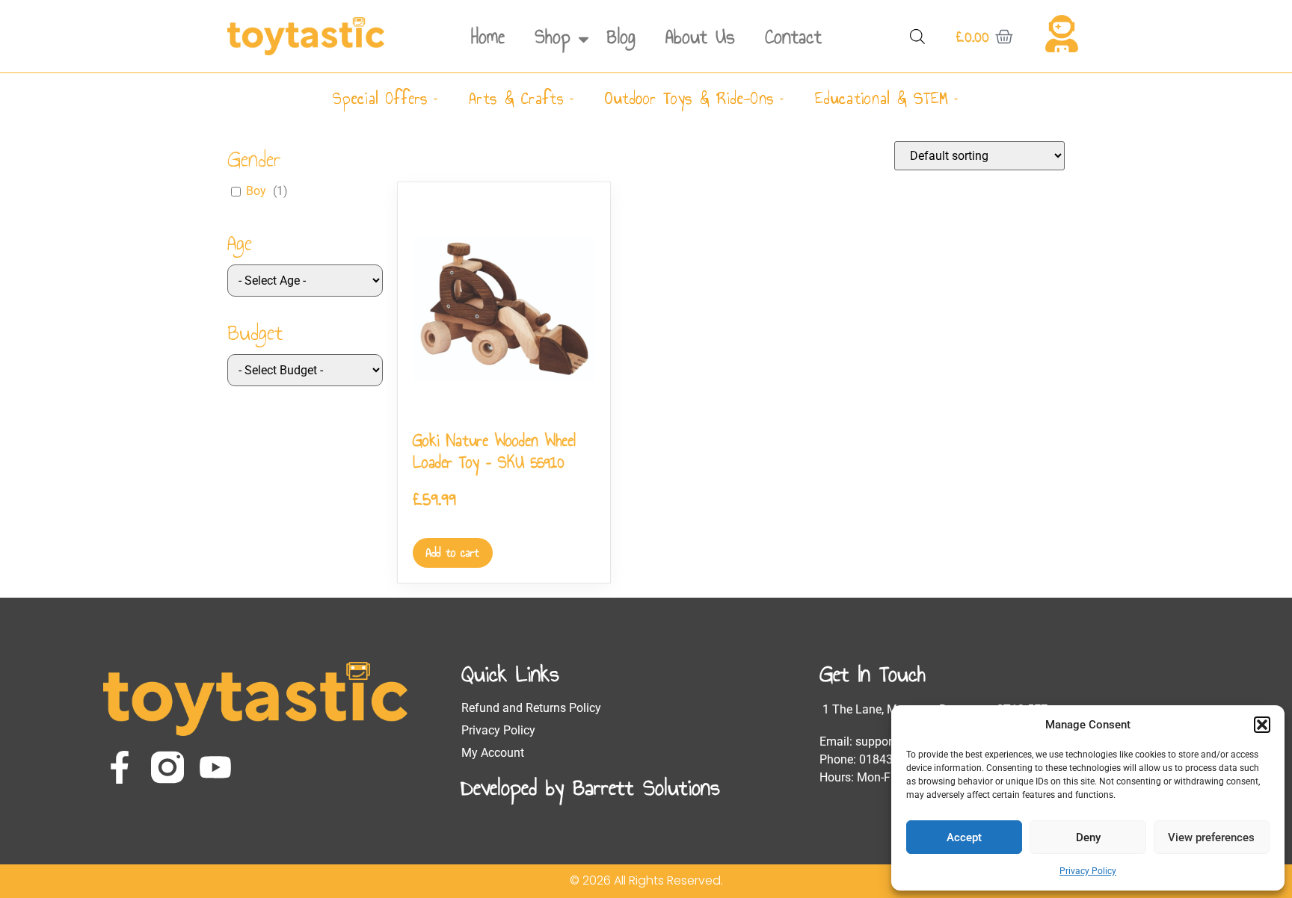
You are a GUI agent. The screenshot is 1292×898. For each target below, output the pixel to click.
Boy (256, 191)
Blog (621, 37)
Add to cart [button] (452, 552)
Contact (793, 37)
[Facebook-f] (119, 767)
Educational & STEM (881, 98)
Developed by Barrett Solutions (590, 787)
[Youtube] (215, 767)
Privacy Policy (1087, 871)
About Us (700, 37)
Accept (964, 837)
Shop (552, 37)
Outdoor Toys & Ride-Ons (689, 98)
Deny (1088, 837)
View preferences (1211, 837)
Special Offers (380, 98)
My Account (492, 753)
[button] (1262, 724)
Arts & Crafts (516, 98)
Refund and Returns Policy (531, 708)
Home (488, 37)
